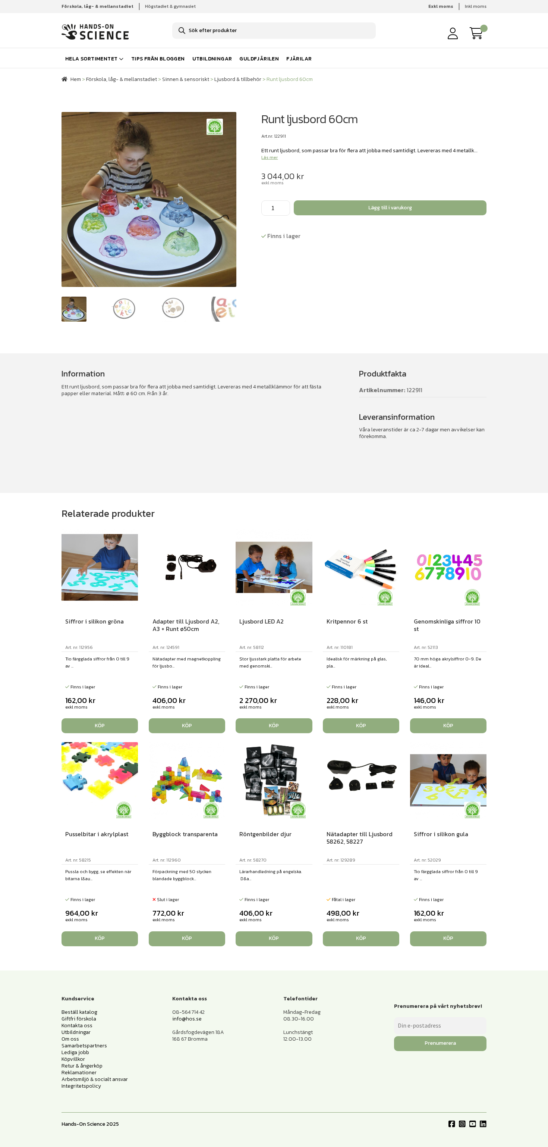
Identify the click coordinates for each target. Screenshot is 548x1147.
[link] (478, 33)
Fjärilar (299, 59)
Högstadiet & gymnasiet (170, 6)
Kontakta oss (77, 1025)
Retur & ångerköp (82, 1066)
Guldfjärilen (259, 59)
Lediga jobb (75, 1052)
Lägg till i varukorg (390, 208)
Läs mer (269, 157)
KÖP (187, 938)
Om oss (70, 1039)
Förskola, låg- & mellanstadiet (121, 79)
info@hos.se (187, 1019)
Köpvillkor (73, 1059)
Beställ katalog (79, 1012)
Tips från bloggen (158, 59)
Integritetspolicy (81, 1086)
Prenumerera (440, 1043)
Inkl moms (475, 6)
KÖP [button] (100, 725)
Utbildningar (212, 59)
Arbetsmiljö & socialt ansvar (95, 1079)
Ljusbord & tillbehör (237, 79)
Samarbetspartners (84, 1046)
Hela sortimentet (91, 59)
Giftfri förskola (79, 1019)
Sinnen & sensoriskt (185, 79)
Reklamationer (79, 1072)
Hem (75, 79)
